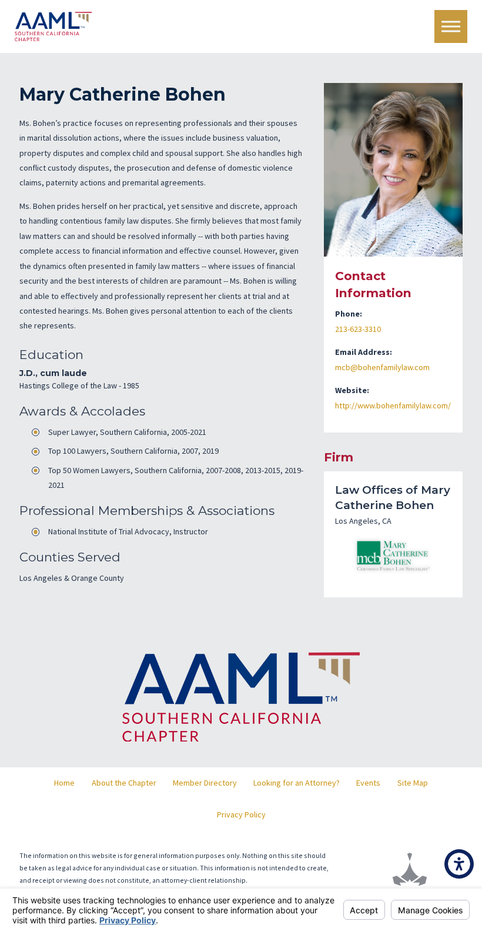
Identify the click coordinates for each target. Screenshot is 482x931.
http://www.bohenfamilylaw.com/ (393, 405)
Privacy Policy (241, 814)
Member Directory (205, 782)
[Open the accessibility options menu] (459, 864)
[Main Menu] (450, 26)
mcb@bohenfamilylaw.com (382, 367)
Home (64, 782)
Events (368, 782)
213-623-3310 (358, 329)
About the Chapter (124, 782)
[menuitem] (64, 783)
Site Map (412, 782)
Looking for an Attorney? (296, 782)
